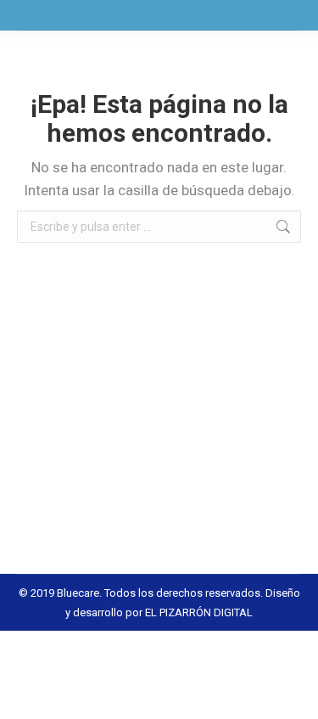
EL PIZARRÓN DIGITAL (199, 612)
